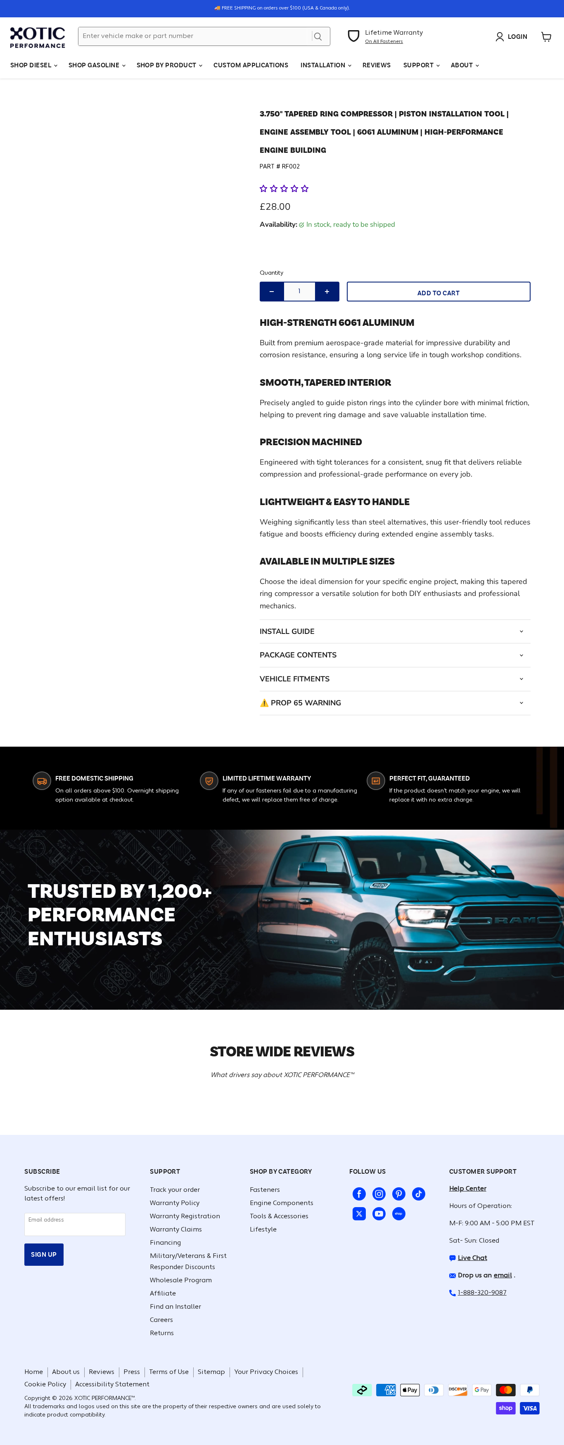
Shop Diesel (31, 65)
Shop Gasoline (95, 65)
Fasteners (265, 1190)
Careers (161, 1320)
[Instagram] (377, 1192)
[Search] (318, 36)
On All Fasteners (384, 41)
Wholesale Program (181, 1280)
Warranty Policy (174, 1203)
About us (66, 1372)
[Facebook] (357, 1192)
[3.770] (48, 122)
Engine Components (281, 1203)
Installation (323, 65)
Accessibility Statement (112, 1384)
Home (33, 1372)
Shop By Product (167, 65)
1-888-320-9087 (482, 1293)
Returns (162, 1333)
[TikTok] (417, 1192)
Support (419, 65)
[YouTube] (377, 1212)
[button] (285, 189)
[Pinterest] (397, 1192)
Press (131, 1372)
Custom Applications (250, 65)
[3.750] (48, 156)
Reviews (377, 65)
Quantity (271, 273)
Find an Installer (175, 1307)
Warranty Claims (176, 1230)
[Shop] (397, 1212)
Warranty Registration (185, 1216)
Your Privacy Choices (266, 1372)
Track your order (175, 1190)
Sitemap (211, 1372)
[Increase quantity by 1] (327, 291)
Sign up (44, 1254)
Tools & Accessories (279, 1216)
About (462, 65)
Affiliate (163, 1294)
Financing (165, 1243)
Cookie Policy (45, 1384)
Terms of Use (169, 1372)
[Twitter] (357, 1212)
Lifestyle (263, 1230)
